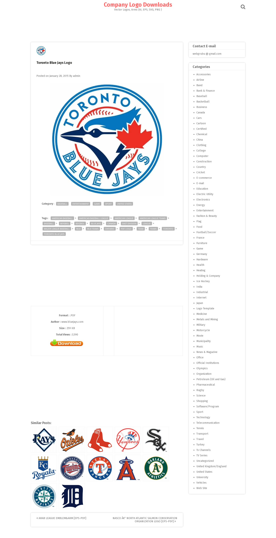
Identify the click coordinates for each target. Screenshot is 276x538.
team (140, 228)
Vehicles (201, 482)
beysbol (64, 223)
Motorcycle (203, 330)
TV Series (201, 455)
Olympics (202, 368)
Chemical (201, 134)
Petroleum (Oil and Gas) (210, 379)
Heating (200, 270)
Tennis (200, 428)
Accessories (203, 74)
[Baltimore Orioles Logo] (72, 440)
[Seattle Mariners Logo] (44, 496)
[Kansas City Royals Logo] (44, 468)
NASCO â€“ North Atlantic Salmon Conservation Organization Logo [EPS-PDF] (145, 520)
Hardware (202, 259)
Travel (200, 439)
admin (76, 76)
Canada (111, 223)
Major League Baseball (57, 228)
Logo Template (205, 308)
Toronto (168, 228)
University (202, 477)
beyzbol (80, 223)
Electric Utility (204, 194)
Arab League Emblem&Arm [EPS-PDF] (62, 518)
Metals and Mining (207, 319)
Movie (199, 335)
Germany (201, 254)
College (201, 150)
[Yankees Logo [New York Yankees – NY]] (128, 440)
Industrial (202, 292)
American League (124, 218)
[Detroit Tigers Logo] (72, 496)
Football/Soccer (206, 232)
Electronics (203, 199)
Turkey (200, 444)
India (199, 286)
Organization (203, 373)
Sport (108, 203)
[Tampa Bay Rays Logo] (44, 440)
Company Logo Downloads (138, 4)
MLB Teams (93, 228)
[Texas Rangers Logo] (100, 468)
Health (200, 265)
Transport (202, 433)
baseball (49, 223)
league (147, 223)
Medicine (201, 314)
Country (201, 167)
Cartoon (201, 123)
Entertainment (80, 203)
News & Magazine (206, 352)
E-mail (200, 183)
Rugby (200, 390)
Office (200, 357)
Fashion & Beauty (206, 216)
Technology (203, 417)
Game (97, 203)
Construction (204, 161)
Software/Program (207, 406)
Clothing (201, 145)
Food (199, 226)
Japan (199, 303)
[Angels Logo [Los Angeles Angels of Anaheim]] (128, 468)
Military (200, 324)
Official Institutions (207, 363)
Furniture (201, 243)
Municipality (203, 341)
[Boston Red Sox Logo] (100, 440)
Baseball (62, 203)
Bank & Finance (205, 90)
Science (201, 395)
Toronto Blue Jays (54, 234)
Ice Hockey (203, 281)
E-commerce (204, 177)
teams (153, 228)
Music (199, 346)
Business (201, 107)
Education (202, 188)
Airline (200, 79)
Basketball (203, 101)
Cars (199, 118)
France (200, 237)
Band (199, 85)
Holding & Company (208, 275)
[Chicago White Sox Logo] (156, 440)
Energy (200, 205)
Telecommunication (207, 422)
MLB (78, 228)
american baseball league (93, 218)
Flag (198, 221)
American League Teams (153, 218)
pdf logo (126, 228)
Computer (202, 156)
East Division (129, 223)
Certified (201, 128)
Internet (201, 297)
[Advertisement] (138, 25)
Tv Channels (203, 450)
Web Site (201, 488)
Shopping (202, 401)
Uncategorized (205, 461)
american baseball (62, 218)
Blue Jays (96, 223)
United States (124, 203)
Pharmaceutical (205, 384)
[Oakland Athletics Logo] (156, 468)
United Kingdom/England (211, 466)
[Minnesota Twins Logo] (72, 468)
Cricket (200, 172)
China (199, 139)
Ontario (109, 228)
